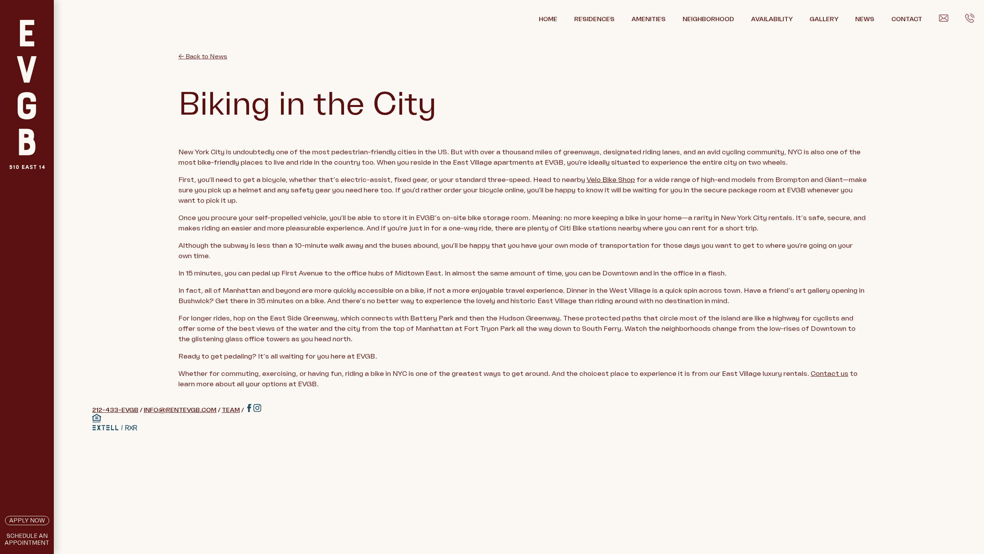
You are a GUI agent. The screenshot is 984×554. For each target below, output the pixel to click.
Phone (974, 19)
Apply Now (27, 520)
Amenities (649, 19)
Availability (772, 19)
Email (947, 19)
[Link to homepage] (27, 113)
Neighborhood (708, 19)
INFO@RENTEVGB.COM (180, 410)
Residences (594, 19)
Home (548, 19)
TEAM (231, 410)
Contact (906, 19)
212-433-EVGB (115, 410)
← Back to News (202, 56)
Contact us (829, 373)
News (864, 19)
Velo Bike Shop (611, 179)
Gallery (823, 19)
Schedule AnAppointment (27, 539)
